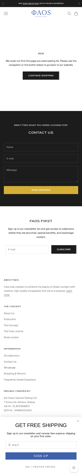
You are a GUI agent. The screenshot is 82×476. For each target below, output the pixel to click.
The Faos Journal (13, 331)
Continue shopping (41, 75)
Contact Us (10, 361)
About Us (9, 313)
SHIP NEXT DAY (31, 3)
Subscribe (64, 249)
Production (10, 319)
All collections (11, 355)
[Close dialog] (78, 421)
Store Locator (11, 337)
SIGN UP (41, 455)
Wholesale (9, 367)
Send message (41, 190)
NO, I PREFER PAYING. (41, 467)
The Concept (11, 325)
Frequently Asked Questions (20, 379)
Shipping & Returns (15, 373)
